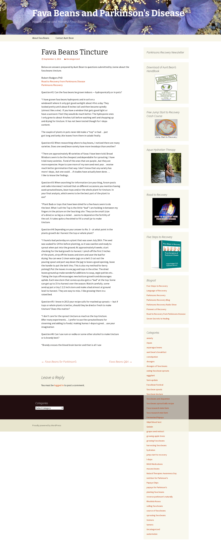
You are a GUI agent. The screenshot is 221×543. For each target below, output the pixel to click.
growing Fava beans (156, 440)
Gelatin (150, 426)
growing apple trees (156, 436)
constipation (152, 356)
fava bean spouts (154, 389)
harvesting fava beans (157, 445)
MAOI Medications (155, 464)
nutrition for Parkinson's (157, 478)
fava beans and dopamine (158, 398)
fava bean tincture (155, 394)
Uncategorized (73, 59)
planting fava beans (155, 492)
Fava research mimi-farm (158, 408)
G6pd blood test (154, 422)
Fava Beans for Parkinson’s (59, 361)
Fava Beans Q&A (120, 361)
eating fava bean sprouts (158, 370)
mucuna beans (153, 468)
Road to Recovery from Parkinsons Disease (63, 81)
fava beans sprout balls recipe (160, 403)
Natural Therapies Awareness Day (162, 473)
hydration (151, 450)
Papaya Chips (152, 482)
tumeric (150, 524)
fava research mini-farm (157, 412)
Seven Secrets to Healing (158, 318)
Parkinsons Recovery (52, 84)
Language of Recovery (157, 290)
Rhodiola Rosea (154, 501)
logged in (59, 385)
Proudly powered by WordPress (46, 425)
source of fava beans (156, 510)
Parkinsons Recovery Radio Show (161, 304)
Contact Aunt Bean (65, 38)
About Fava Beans (40, 38)
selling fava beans (155, 506)
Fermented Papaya (155, 417)
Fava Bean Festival (155, 384)
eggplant (151, 375)
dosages (151, 361)
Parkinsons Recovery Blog (158, 300)
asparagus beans (154, 347)
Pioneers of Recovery (156, 309)
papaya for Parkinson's (157, 487)
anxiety (150, 338)
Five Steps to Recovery (157, 286)
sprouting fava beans (156, 515)
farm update (152, 380)
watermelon (152, 534)
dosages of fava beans (157, 366)
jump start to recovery (157, 454)
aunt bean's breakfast (156, 352)
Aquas (149, 342)
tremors (150, 520)
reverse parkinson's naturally (160, 496)
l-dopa (149, 459)
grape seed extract (155, 431)
